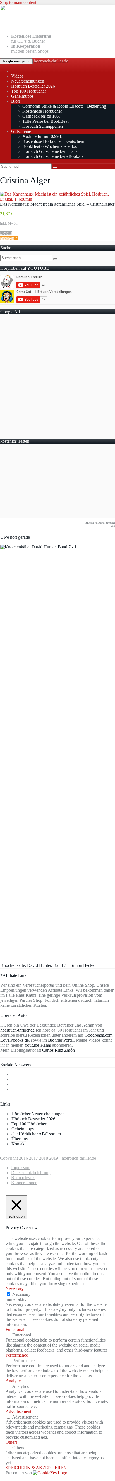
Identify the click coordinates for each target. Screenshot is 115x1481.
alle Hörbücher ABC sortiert (36, 1133)
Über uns (19, 1138)
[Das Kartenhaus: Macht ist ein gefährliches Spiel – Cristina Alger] (57, 199)
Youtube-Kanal (37, 1045)
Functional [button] (15, 1329)
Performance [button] (17, 1355)
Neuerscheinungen (27, 81)
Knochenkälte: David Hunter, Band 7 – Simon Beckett (48, 965)
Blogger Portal (61, 1040)
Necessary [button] (15, 1288)
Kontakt (18, 1144)
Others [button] (11, 1442)
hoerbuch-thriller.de (51, 61)
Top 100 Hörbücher (28, 91)
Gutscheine (21, 131)
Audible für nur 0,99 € (42, 136)
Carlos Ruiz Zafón (58, 1050)
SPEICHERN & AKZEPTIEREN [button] (36, 1467)
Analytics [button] (14, 1380)
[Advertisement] (57, 376)
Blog (15, 101)
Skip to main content (18, 2)
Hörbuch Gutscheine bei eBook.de (52, 156)
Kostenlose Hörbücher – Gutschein (53, 141)
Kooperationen (24, 1182)
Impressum (20, 1167)
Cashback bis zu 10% (41, 116)
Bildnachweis (23, 1177)
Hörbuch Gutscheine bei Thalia (50, 151)
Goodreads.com (98, 1035)
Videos (17, 76)
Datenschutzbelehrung (31, 1172)
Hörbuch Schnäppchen (42, 126)
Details (6, 233)
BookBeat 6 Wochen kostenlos (49, 146)
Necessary (21, 1294)
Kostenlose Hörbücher (42, 111)
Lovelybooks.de (14, 1040)
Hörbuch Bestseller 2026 (33, 86)
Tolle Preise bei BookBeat (45, 121)
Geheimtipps (22, 96)
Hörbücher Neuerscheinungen (37, 1113)
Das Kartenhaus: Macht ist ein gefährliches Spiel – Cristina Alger (57, 204)
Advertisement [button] (18, 1411)
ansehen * (9, 238)
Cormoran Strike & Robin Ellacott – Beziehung (64, 106)
